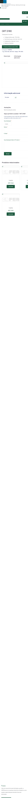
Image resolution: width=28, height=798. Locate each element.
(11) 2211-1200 (3, 8)
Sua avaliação (8, 121)
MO (15, 97)
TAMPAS (7, 24)
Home (2, 24)
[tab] (7, 57)
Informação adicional (17, 57)
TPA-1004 (20, 51)
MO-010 (12, 51)
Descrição (7, 56)
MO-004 (7, 51)
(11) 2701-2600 (4, 7)
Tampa (16, 51)
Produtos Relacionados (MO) (11, 47)
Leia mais (10, 186)
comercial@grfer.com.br (6, 3)
